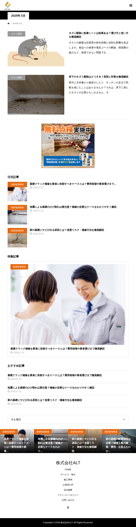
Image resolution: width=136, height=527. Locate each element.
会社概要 (68, 490)
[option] (17, 441)
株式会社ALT (68, 462)
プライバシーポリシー (68, 495)
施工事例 (68, 479)
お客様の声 (68, 485)
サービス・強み (68, 474)
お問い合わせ (68, 500)
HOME (68, 469)
